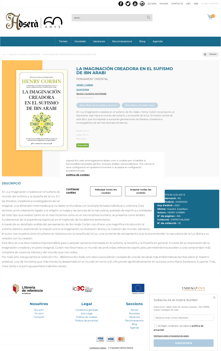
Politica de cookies (86, 317)
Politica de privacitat (86, 320)
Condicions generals (86, 309)
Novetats (80, 41)
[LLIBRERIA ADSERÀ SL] (34, 29)
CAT (188, 3)
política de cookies (78, 174)
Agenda (158, 41)
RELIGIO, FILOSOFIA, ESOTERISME (91, 94)
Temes (63, 41)
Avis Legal (86, 313)
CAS (196, 3)
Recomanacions (122, 41)
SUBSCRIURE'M (183, 343)
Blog (142, 41)
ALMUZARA (82, 89)
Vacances (99, 41)
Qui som (151, 3)
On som (164, 3)
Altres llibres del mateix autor (140, 105)
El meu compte (209, 3)
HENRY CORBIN (84, 85)
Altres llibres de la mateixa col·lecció (98, 105)
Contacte (177, 3)
